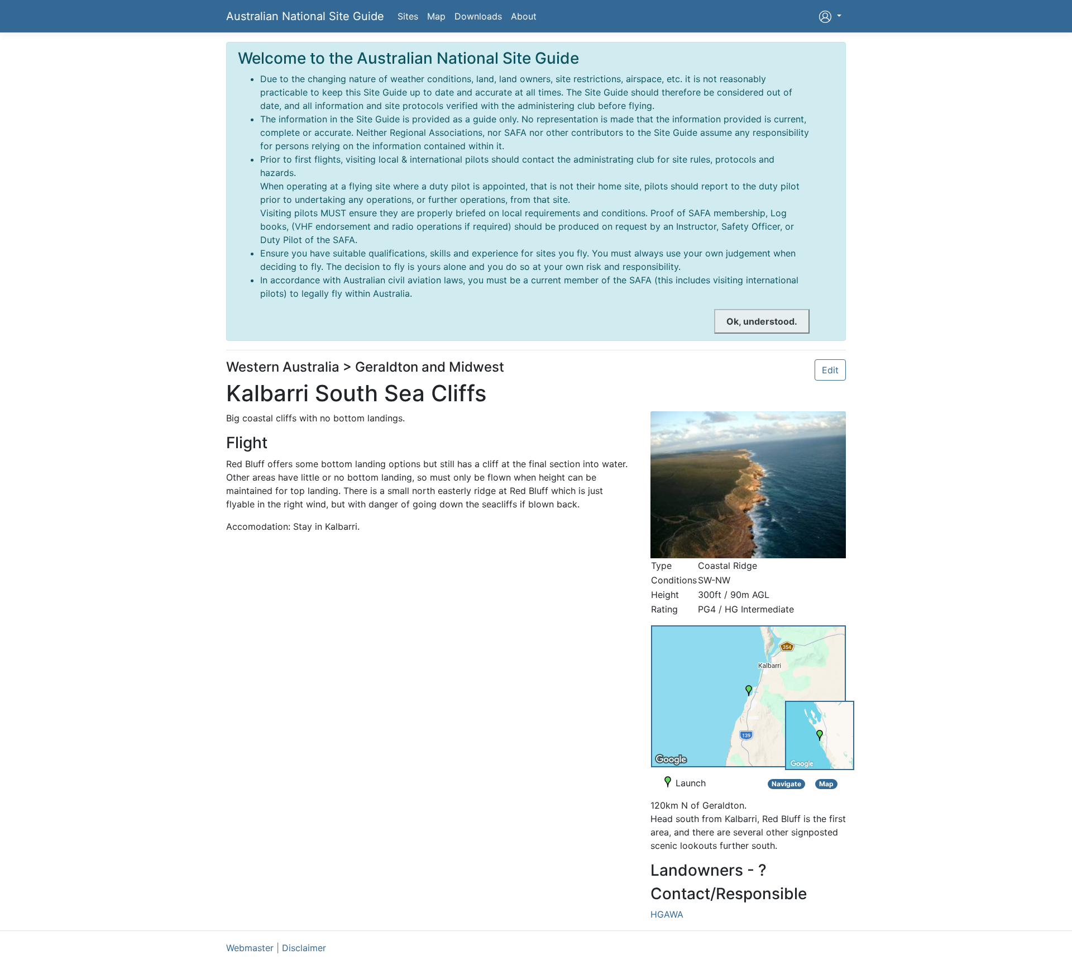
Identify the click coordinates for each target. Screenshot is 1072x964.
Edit (830, 370)
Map (436, 16)
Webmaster (250, 947)
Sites (408, 16)
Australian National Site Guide (305, 16)
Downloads (478, 16)
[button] (830, 16)
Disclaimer (304, 947)
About (524, 16)
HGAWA (666, 914)
